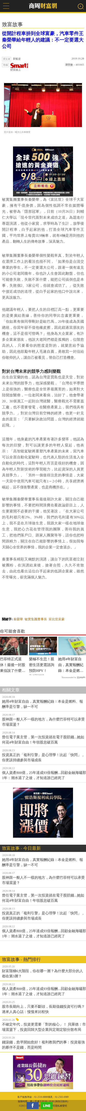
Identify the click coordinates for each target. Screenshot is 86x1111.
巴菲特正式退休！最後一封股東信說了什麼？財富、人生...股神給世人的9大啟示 (13, 665)
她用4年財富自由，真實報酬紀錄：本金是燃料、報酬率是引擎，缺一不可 (70, 665)
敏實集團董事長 (36, 619)
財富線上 (15, 69)
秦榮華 (18, 619)
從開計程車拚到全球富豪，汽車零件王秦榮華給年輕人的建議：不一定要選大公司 (43, 40)
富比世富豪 (57, 619)
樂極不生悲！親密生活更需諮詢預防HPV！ (41, 665)
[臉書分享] (34, 1105)
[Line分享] (48, 1105)
